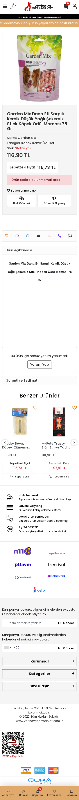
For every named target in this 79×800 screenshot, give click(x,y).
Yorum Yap (39, 364)
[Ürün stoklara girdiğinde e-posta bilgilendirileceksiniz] (50, 236)
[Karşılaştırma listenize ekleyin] (39, 236)
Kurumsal (40, 661)
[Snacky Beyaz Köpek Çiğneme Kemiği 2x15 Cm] (19, 421)
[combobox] (7, 648)
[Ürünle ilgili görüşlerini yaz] (29, 236)
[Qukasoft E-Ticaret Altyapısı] (39, 781)
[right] (74, 443)
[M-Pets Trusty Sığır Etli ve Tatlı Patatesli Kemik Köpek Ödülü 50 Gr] (59, 421)
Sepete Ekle (22, 476)
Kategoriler (39, 673)
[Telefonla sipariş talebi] (61, 236)
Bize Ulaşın (39, 686)
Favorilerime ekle (23, 191)
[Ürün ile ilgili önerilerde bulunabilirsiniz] (71, 236)
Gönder (68, 623)
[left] (5, 443)
